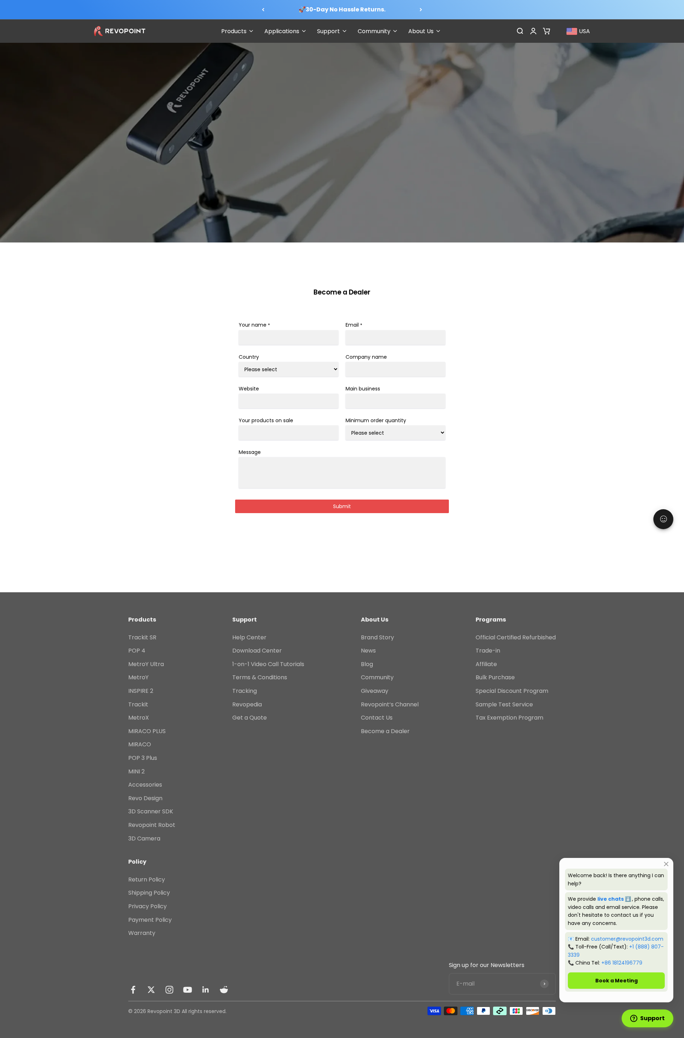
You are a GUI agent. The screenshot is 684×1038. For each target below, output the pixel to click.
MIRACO (139, 744)
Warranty (141, 933)
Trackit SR (142, 637)
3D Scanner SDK (150, 811)
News (368, 650)
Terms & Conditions (259, 677)
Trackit (138, 704)
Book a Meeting (616, 980)
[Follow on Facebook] (133, 989)
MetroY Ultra (146, 664)
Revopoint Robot (151, 825)
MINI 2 (136, 771)
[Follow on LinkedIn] (206, 989)
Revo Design (145, 798)
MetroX (138, 718)
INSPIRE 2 (140, 691)
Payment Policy (150, 920)
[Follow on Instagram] (169, 989)
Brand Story (377, 637)
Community (377, 677)
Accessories (145, 785)
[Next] (421, 9)
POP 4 (136, 650)
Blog (367, 664)
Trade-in (488, 650)
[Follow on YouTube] (187, 989)
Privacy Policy (147, 906)
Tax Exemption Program (509, 718)
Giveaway (374, 691)
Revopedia (247, 704)
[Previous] (263, 9)
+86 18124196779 (621, 962)
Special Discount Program (512, 691)
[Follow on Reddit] (224, 989)
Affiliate (486, 664)
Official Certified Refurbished (516, 637)
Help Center (249, 637)
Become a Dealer (385, 731)
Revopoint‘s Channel (390, 704)
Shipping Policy (149, 893)
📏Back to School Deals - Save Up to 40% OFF (342, 9)
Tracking (244, 691)
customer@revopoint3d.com (627, 938)
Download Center (257, 650)
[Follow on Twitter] (151, 989)
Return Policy (146, 879)
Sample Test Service (504, 704)
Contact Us (377, 718)
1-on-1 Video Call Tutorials (268, 664)
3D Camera (144, 838)
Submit (342, 506)
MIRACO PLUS (147, 731)
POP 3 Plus (142, 758)
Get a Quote (249, 718)
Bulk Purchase (495, 677)
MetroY (138, 677)
